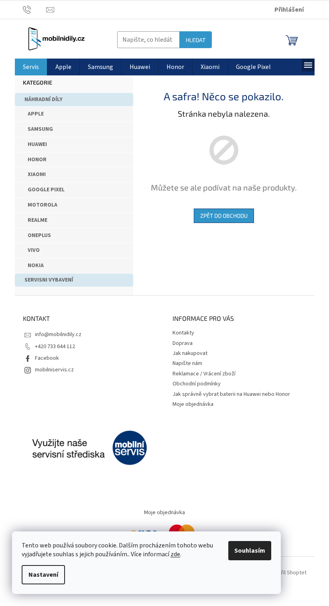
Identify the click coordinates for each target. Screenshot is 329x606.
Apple (36, 114)
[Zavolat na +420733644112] (35, 9)
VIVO (34, 250)
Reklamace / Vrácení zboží (204, 374)
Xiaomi (37, 174)
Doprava (183, 343)
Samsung (40, 129)
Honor (37, 160)
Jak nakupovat (190, 353)
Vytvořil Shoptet (287, 573)
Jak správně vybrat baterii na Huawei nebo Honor (231, 394)
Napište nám (187, 363)
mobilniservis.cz (54, 370)
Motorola (42, 205)
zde (175, 554)
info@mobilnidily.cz (58, 334)
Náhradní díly (43, 99)
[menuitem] (31, 67)
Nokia (36, 265)
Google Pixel (46, 190)
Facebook (47, 358)
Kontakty (183, 333)
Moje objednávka (193, 404)
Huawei (37, 144)
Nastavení (43, 574)
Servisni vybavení (48, 280)
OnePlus (39, 235)
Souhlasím (249, 550)
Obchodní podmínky (197, 384)
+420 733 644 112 (55, 347)
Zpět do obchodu (224, 215)
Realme (37, 220)
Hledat (195, 39)
